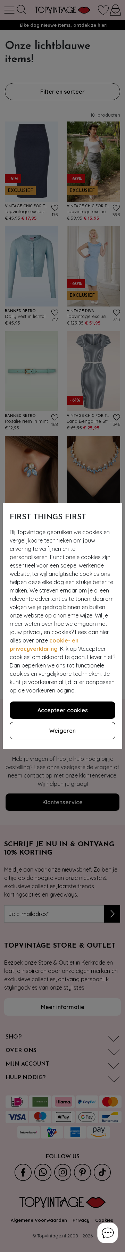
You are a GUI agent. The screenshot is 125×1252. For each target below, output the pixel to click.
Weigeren (62, 730)
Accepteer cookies (63, 710)
